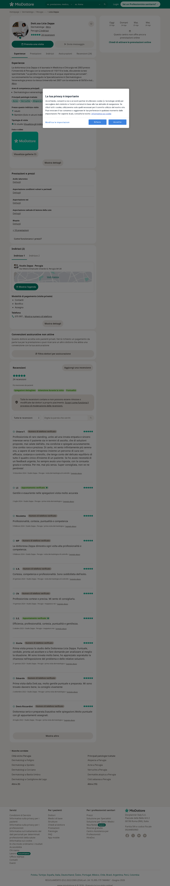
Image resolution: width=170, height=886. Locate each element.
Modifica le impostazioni (57, 122)
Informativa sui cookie (101, 114)
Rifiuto (97, 122)
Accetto (117, 122)
